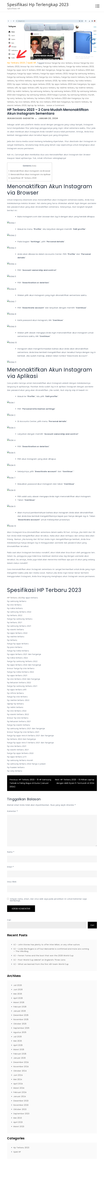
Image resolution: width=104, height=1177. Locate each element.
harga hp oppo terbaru (28, 73)
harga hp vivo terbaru (49, 77)
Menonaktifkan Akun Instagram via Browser (29, 171)
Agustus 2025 (19, 1032)
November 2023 (21, 1105)
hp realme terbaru (66, 87)
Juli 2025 (17, 1036)
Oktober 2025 (19, 1023)
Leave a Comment (56, 105)
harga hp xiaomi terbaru (73, 77)
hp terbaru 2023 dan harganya (66, 98)
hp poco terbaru (48, 87)
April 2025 (18, 1045)
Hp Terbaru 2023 (16, 62)
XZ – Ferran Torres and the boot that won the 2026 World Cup (43, 955)
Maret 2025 (18, 1049)
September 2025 (21, 1028)
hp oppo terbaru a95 (29, 87)
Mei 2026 (17, 994)
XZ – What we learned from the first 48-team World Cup (41, 964)
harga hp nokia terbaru (54, 66)
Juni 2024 (18, 1075)
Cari (9, 920)
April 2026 (18, 998)
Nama (10, 852)
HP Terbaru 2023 (15, 597)
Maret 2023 (18, 1126)
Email (10, 867)
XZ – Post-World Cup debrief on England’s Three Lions (39, 960)
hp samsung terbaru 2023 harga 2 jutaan (46, 95)
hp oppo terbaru (21, 84)
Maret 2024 (18, 1088)
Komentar (12, 811)
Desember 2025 (21, 1015)
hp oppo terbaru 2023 (40, 84)
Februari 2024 (20, 1092)
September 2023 (21, 1113)
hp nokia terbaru (66, 80)
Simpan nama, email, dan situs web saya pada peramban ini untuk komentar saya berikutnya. (48, 900)
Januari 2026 (19, 1011)
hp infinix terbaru (23, 80)
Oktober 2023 (19, 1109)
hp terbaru (29, 98)
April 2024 (18, 1083)
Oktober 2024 (20, 1071)
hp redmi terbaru (21, 91)
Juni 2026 (18, 989)
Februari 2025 (19, 1054)
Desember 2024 (21, 1062)
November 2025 (21, 1019)
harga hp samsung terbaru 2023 (22, 77)
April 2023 (18, 1122)
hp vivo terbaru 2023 (25, 102)
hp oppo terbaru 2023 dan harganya (69, 84)
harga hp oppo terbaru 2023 (54, 73)
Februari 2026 (20, 1006)
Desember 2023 (21, 1100)
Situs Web (11, 881)
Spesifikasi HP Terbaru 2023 (22, 178)
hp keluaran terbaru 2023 (45, 80)
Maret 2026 (18, 1002)
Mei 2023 (17, 1118)
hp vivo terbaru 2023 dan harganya (53, 102)
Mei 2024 (17, 1079)
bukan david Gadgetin (20, 118)
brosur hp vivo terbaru (31, 66)
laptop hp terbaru (36, 105)
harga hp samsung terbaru (82, 73)
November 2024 (21, 1066)
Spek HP (31, 62)
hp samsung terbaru (40, 91)
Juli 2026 (17, 985)
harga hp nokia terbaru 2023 (80, 66)
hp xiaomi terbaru (80, 102)
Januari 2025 (19, 1058)
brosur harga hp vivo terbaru (59, 63)
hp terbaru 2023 (42, 98)
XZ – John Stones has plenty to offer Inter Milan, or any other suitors (46, 944)
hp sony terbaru (15, 98)
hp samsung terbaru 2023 (63, 91)
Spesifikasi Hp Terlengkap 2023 (38, 4)
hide (34, 166)
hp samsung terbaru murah (80, 95)
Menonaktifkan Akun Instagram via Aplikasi (29, 174)
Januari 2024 (19, 1096)
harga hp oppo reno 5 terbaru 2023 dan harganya (31, 70)
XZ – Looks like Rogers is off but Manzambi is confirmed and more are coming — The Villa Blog (51, 950)
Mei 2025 (17, 1041)
